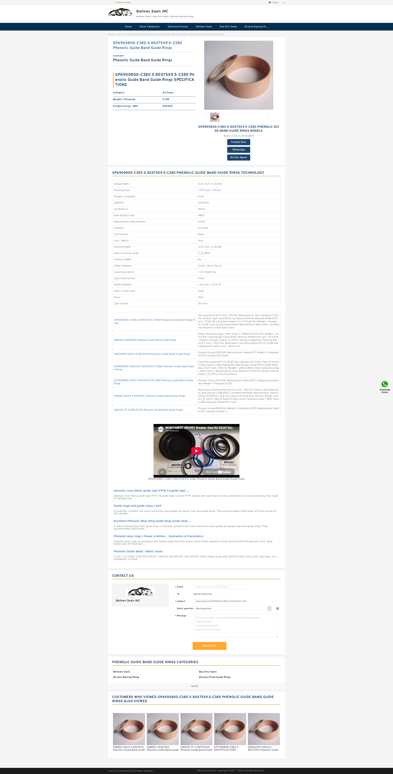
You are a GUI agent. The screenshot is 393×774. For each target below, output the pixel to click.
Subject (180, 601)
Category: (119, 92)
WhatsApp (239, 149)
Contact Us (125, 771)
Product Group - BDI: (125, 106)
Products (120, 34)
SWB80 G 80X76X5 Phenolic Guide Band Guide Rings (145, 340)
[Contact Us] (385, 387)
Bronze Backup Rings (257, 26)
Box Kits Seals (228, 26)
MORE (194, 686)
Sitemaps (148, 771)
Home (128, 26)
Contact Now (238, 142)
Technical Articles (177, 26)
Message (180, 616)
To (178, 594)
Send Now (209, 646)
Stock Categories (149, 26)
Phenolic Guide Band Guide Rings (142, 34)
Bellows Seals (204, 26)
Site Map (137, 771)
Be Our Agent (239, 157)
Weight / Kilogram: (124, 99)
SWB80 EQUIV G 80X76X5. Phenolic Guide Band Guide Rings (149, 396)
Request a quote (123, 2)
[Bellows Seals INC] (120, 12)
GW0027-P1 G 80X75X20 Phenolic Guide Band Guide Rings (148, 410)
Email (179, 587)
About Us (113, 771)
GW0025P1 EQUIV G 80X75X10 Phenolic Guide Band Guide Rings (152, 354)
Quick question (185, 608)
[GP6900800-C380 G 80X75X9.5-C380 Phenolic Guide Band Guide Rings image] (238, 75)
